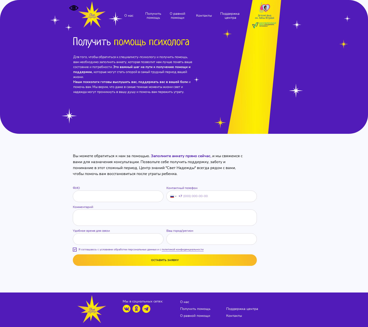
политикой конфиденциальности (183, 249)
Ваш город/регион (179, 231)
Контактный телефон (181, 188)
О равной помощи (177, 15)
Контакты (204, 15)
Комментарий (83, 207)
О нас (128, 15)
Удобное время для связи (91, 231)
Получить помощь (153, 15)
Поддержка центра (230, 15)
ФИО (76, 188)
